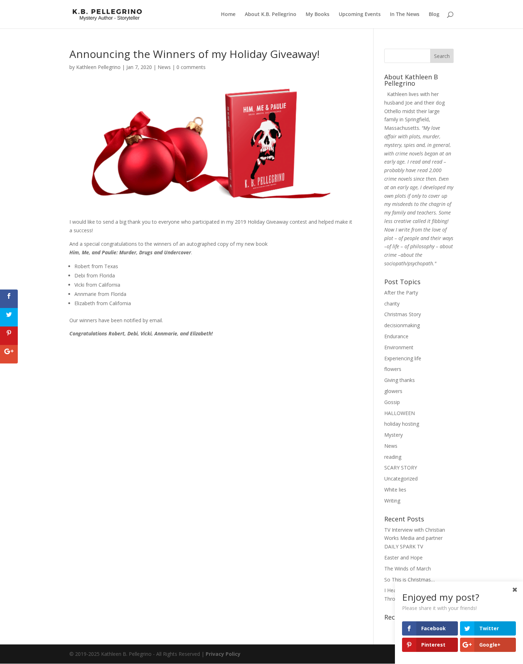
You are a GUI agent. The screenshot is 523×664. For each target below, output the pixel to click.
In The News (404, 14)
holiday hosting (401, 423)
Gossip (392, 402)
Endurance (396, 336)
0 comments (191, 67)
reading (392, 456)
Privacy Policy (223, 653)
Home (228, 14)
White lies (395, 489)
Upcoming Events (360, 14)
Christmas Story (402, 314)
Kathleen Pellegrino (98, 67)
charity (392, 303)
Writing (392, 500)
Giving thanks (399, 380)
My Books (317, 14)
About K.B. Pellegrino (270, 14)
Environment (398, 347)
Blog (434, 14)
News (164, 67)
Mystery (393, 434)
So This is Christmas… (409, 579)
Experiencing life (402, 358)
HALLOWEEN (399, 413)
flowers (392, 369)
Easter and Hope (403, 557)
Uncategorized (401, 478)
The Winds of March (407, 568)
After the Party (401, 292)
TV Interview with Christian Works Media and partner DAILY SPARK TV (414, 538)
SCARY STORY (400, 467)
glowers (393, 391)
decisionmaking (402, 325)
